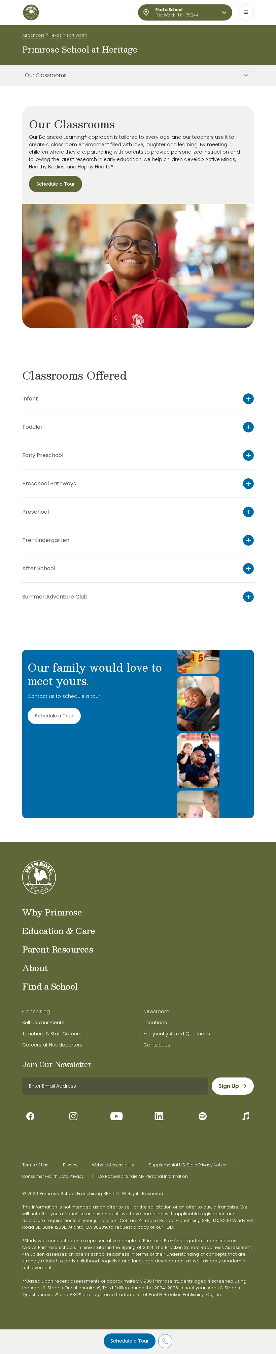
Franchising (36, 1011)
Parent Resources (57, 949)
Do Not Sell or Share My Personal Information (143, 1176)
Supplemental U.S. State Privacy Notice (187, 1165)
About (35, 967)
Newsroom (156, 1011)
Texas (56, 35)
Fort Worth (77, 35)
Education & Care (58, 930)
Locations (155, 1022)
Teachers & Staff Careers (51, 1033)
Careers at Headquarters (52, 1044)
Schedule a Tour (129, 1340)
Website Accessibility (113, 1165)
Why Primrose (52, 912)
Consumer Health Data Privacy (53, 1176)
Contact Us (156, 1044)
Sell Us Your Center (44, 1022)
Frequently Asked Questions (176, 1033)
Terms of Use (35, 1165)
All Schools (33, 35)
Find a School (50, 986)
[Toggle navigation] (245, 12)
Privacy (70, 1165)
